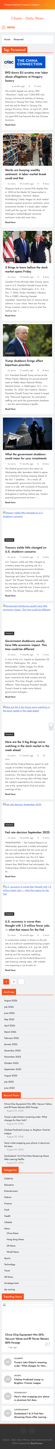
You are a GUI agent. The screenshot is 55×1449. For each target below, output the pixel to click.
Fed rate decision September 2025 (27, 832)
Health (7, 1216)
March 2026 (10, 1032)
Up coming (9, 1289)
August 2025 (10, 1075)
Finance (9, 162)
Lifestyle (8, 1222)
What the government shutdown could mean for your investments (26, 456)
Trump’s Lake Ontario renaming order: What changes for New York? (25, 1118)
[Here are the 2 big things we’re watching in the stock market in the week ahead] (27, 721)
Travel (7, 1270)
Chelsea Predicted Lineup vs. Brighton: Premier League (22, 2)
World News (13, 1252)
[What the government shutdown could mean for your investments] (27, 434)
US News (11, 1245)
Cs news (12, 183)
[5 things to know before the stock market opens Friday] (27, 247)
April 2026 (9, 1025)
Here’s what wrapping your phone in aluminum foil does (31, 1398)
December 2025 (12, 1050)
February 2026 (11, 1038)
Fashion (8, 1197)
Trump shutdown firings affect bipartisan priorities (24, 363)
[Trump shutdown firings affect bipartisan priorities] (27, 340)
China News (12, 1233)
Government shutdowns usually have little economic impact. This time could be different (26, 645)
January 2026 (10, 1044)
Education (9, 1185)
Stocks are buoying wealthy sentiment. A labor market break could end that (25, 174)
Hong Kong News (15, 1239)
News (7, 1228)
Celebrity (10, 353)
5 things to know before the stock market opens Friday (26, 269)
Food (6, 1209)
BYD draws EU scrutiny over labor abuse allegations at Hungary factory (26, 77)
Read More (10, 124)
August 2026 (10, 1000)
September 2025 (12, 1069)
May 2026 (9, 1019)
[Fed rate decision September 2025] (22, 815)
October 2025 (11, 1063)
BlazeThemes (36, 1443)
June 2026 (9, 1013)
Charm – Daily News (27, 18)
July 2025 (9, 1081)
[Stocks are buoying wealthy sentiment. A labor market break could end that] (27, 149)
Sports (7, 1258)
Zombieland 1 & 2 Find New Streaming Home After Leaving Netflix (30, 1417)
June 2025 (9, 1088)
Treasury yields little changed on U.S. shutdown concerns (25, 549)
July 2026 (9, 1007)
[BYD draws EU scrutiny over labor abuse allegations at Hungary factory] (24, 62)
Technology (9, 1264)
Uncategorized (11, 1283)
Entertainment (11, 1191)
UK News (8, 1277)
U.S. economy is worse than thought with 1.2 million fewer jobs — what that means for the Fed (27, 925)
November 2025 (12, 1056)
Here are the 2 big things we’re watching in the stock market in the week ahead (27, 746)
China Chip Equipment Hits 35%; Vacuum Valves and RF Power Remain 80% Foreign (28, 1105)
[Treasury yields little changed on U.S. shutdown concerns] (27, 527)
